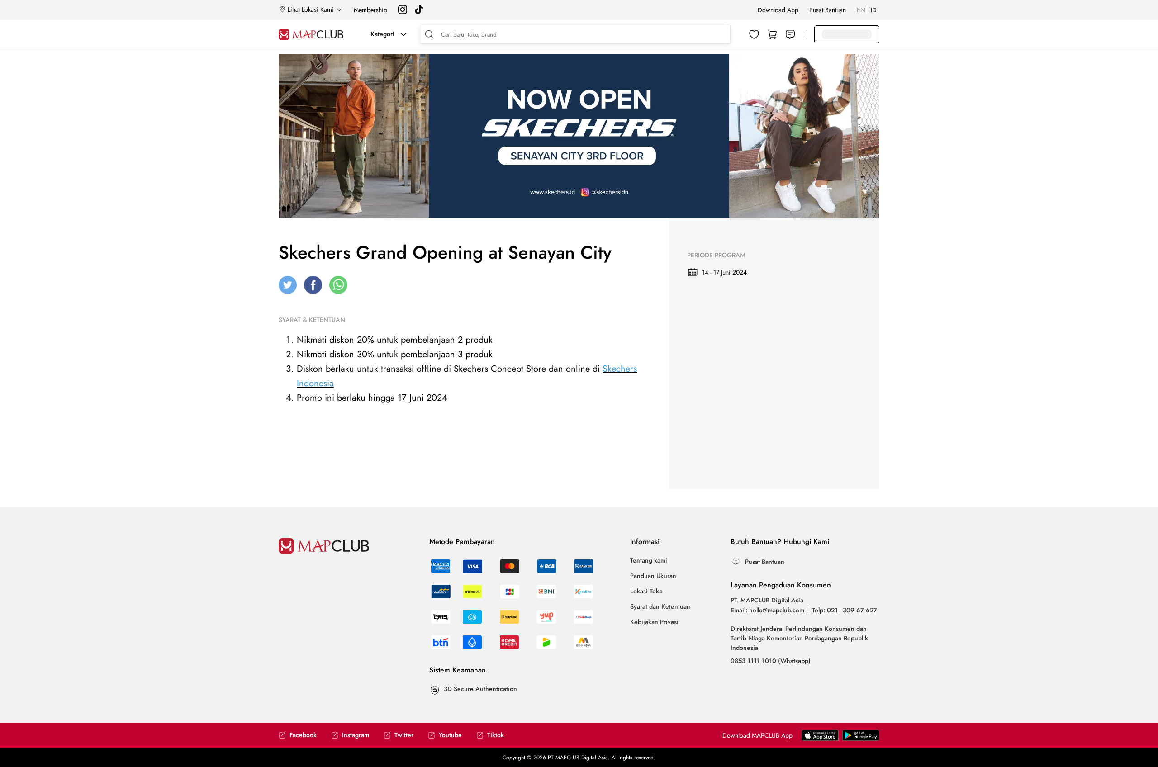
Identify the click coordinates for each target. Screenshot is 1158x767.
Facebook (303, 735)
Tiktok (495, 735)
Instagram (355, 735)
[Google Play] (820, 738)
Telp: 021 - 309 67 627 (844, 610)
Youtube (450, 735)
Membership (370, 10)
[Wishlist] (754, 34)
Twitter (403, 735)
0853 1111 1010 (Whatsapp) (771, 660)
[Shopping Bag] (772, 34)
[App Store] (860, 738)
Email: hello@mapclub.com (767, 610)
